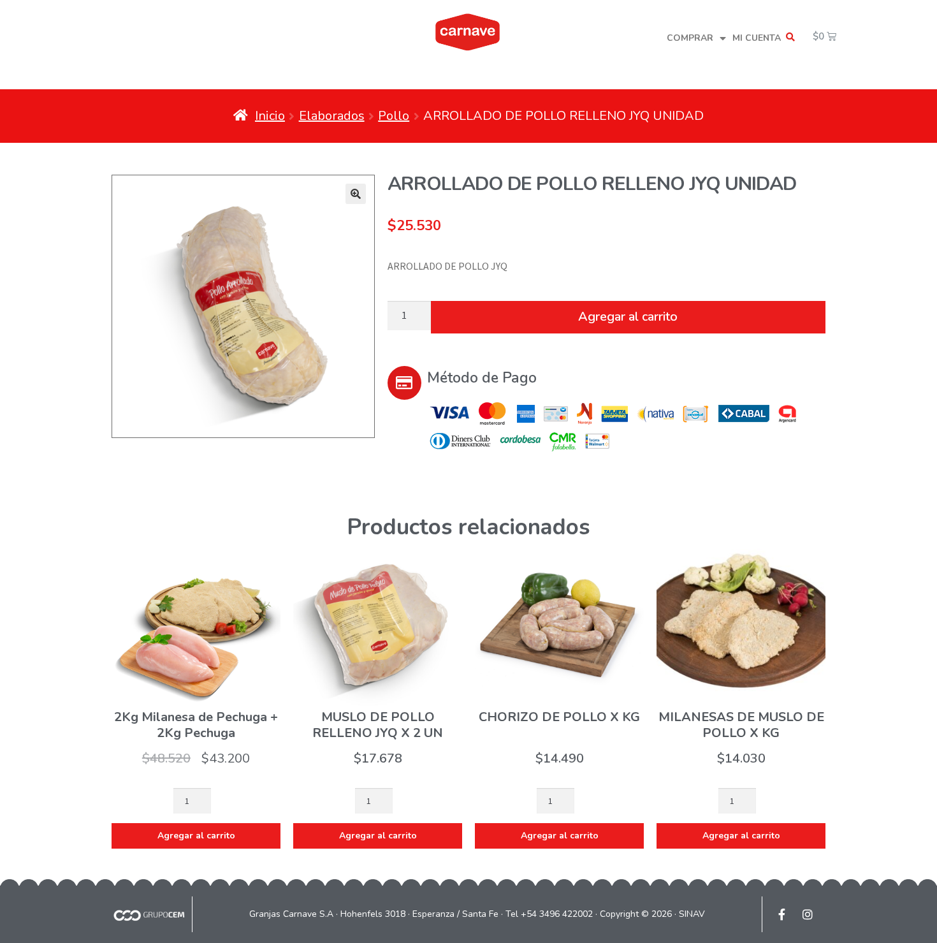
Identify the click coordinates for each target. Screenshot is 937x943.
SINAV (692, 914)
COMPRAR (690, 38)
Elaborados (332, 115)
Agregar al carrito (628, 316)
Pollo (393, 115)
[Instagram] (807, 914)
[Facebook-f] (781, 914)
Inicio (270, 115)
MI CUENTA (756, 38)
